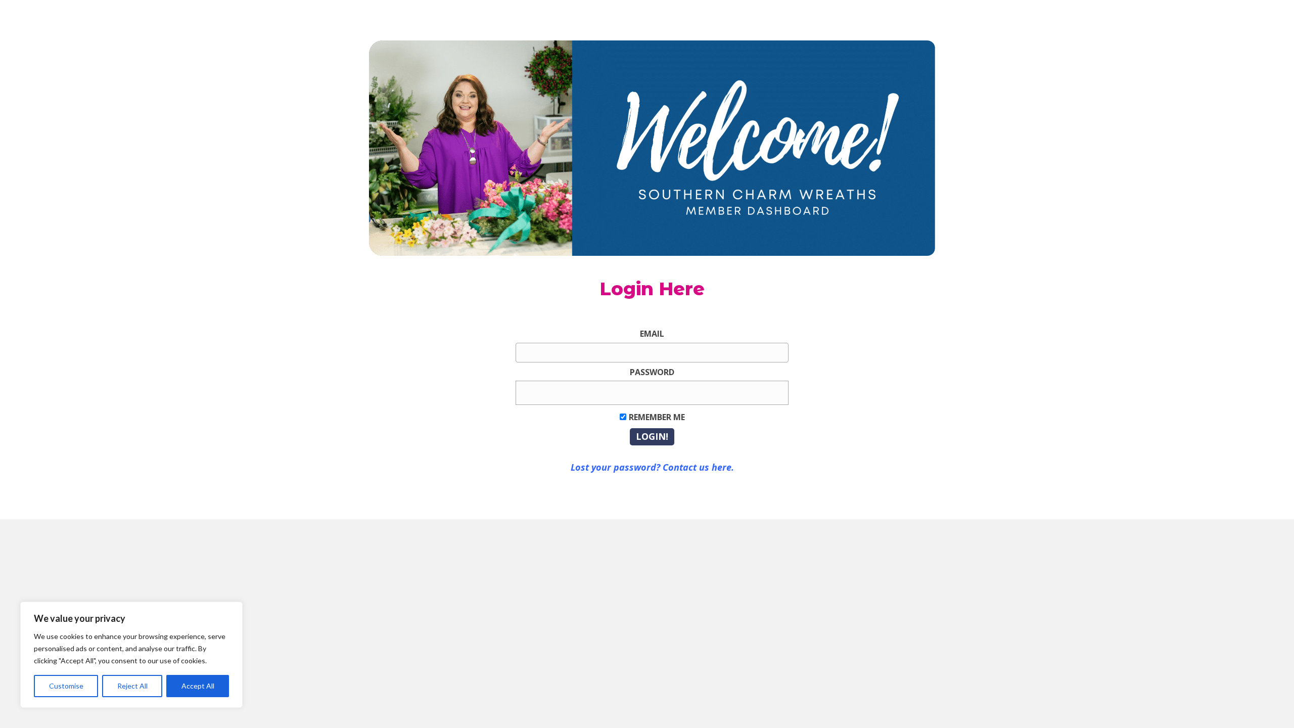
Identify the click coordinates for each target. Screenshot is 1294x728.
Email (652, 333)
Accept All (197, 685)
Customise (66, 685)
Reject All (132, 685)
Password (652, 372)
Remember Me (657, 417)
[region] (131, 655)
